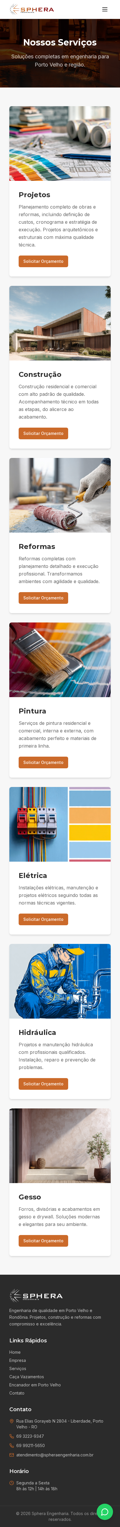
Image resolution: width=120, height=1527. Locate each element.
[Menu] (105, 9)
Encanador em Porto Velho (35, 1384)
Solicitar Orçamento (43, 261)
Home (15, 1352)
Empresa (17, 1360)
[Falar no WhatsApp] (105, 1512)
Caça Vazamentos (26, 1376)
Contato (16, 1392)
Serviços (17, 1368)
